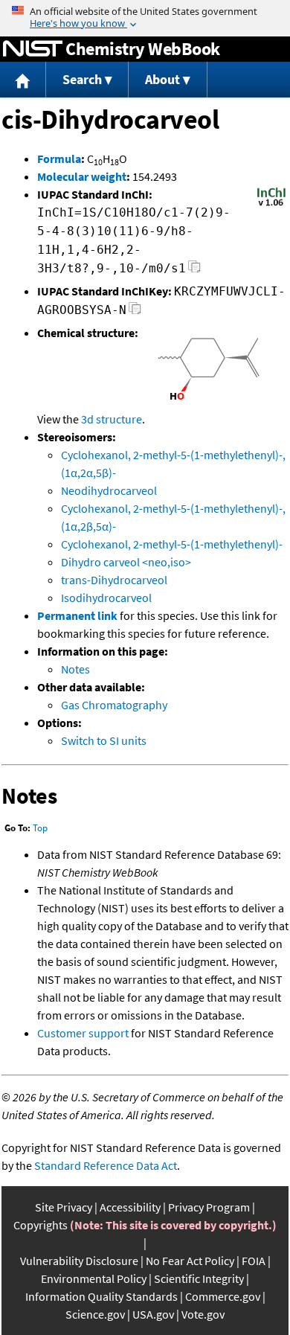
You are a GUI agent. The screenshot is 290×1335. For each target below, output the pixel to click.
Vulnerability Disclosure (79, 1260)
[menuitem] (23, 80)
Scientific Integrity (199, 1278)
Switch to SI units (103, 740)
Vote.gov (203, 1314)
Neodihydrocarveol (109, 490)
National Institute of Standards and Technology (32, 49)
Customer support (83, 1032)
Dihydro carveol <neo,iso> (126, 561)
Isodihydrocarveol (106, 597)
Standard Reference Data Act (105, 1165)
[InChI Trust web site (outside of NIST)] (271, 204)
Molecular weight (81, 176)
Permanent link (77, 615)
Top (40, 828)
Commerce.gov (222, 1296)
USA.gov (153, 1314)
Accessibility (130, 1207)
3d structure (111, 419)
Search (82, 79)
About (162, 79)
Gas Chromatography (114, 704)
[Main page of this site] (23, 80)
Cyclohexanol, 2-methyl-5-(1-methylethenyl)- (172, 544)
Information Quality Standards (101, 1296)
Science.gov (95, 1314)
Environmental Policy (93, 1278)
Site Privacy (63, 1207)
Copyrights (40, 1224)
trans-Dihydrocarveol (114, 579)
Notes (75, 669)
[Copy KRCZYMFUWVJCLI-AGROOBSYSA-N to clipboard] (135, 312)
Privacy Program (209, 1207)
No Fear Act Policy (190, 1260)
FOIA (253, 1260)
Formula (59, 158)
